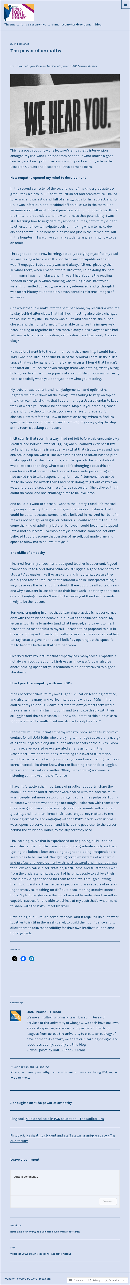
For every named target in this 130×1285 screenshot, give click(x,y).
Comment (108, 1201)
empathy (43, 1072)
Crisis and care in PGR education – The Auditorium (65, 1119)
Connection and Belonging (31, 1066)
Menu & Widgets (126, 8)
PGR (104, 1072)
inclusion (57, 1072)
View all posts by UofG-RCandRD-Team (56, 1050)
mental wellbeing (89, 1072)
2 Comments (22, 1077)
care (16, 1072)
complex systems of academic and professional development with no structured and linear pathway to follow (63, 862)
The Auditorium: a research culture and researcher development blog (53, 24)
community (28, 1072)
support (114, 1072)
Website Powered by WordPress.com (27, 1278)
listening (70, 1072)
